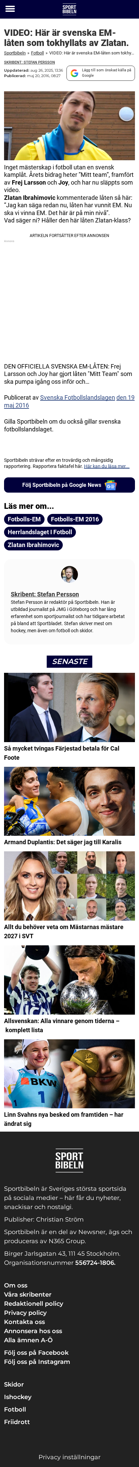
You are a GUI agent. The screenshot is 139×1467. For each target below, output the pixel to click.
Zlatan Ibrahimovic (33, 544)
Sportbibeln (15, 52)
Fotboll (37, 52)
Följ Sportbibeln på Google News (61, 485)
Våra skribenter (28, 1294)
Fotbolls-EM (24, 519)
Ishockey (17, 1397)
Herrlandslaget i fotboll (40, 532)
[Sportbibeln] (69, 9)
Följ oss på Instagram (37, 1362)
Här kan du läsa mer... (107, 466)
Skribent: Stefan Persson (29, 62)
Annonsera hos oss (33, 1331)
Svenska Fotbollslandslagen (77, 397)
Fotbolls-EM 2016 (75, 519)
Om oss (15, 1285)
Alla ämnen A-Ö (28, 1340)
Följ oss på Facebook (36, 1352)
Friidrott (17, 1422)
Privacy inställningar (69, 1457)
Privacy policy (25, 1313)
